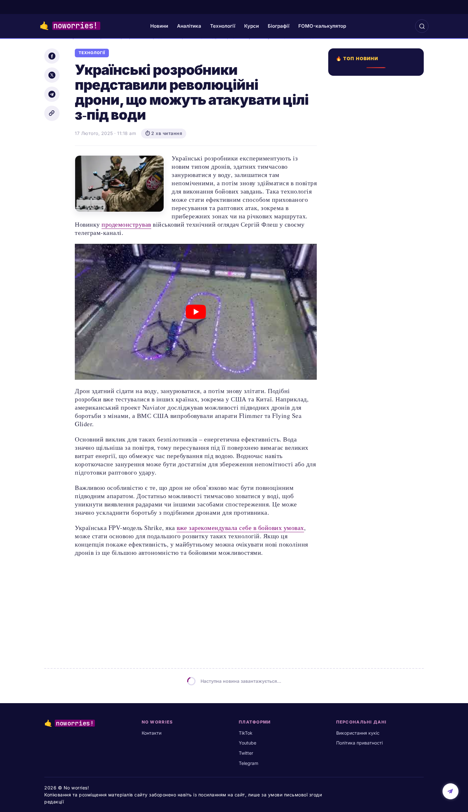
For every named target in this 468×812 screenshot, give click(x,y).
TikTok (245, 733)
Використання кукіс (357, 733)
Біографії (278, 26)
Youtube (247, 742)
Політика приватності (359, 742)
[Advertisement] (378, 322)
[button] (422, 26)
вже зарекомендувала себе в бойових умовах (240, 527)
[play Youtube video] (196, 312)
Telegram (248, 763)
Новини (159, 26)
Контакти (151, 733)
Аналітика (189, 26)
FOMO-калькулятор (322, 26)
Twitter (246, 753)
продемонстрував (126, 224)
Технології (222, 26)
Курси (251, 26)
